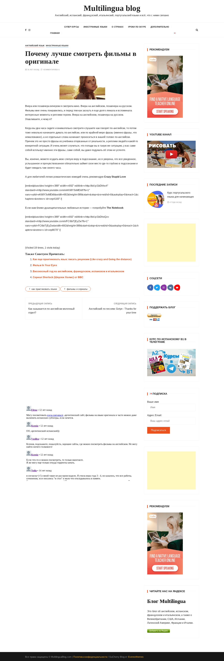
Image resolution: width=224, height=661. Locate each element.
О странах (117, 27)
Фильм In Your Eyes (45, 265)
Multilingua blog (112, 8)
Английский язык (34, 46)
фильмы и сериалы (77, 289)
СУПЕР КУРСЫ (71, 27)
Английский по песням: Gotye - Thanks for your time (112, 311)
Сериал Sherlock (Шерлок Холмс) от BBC (58, 277)
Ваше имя (153, 402)
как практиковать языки (44, 289)
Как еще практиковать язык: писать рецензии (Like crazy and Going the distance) (82, 259)
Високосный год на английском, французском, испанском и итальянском (78, 271)
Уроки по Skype (137, 27)
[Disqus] (82, 363)
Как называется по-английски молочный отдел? (51, 311)
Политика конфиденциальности (90, 657)
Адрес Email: (154, 415)
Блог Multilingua (166, 601)
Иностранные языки (95, 27)
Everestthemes (136, 657)
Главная (55, 33)
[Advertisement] (171, 242)
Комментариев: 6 (51, 70)
